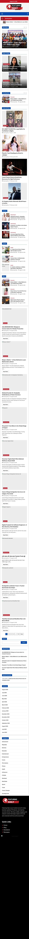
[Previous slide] (24, 27)
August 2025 (5, 726)
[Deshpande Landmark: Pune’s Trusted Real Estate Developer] (14, 575)
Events (3, 759)
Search (4, 638)
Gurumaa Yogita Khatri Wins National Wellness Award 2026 (5, 234)
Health (11, 247)
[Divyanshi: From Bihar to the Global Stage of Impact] (14, 415)
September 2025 (6, 723)
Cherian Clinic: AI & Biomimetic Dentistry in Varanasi (5, 258)
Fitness (3, 766)
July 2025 (4, 729)
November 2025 (6, 717)
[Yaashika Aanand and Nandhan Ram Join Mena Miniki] (14, 608)
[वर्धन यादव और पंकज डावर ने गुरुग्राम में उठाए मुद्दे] (14, 546)
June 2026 (4, 695)
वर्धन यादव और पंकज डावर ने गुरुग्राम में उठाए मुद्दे (13, 556)
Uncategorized (5, 793)
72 (18, 634)
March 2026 (5, 704)
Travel (3, 787)
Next (22, 634)
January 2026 (5, 710)
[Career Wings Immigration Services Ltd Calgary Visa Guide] (14, 481)
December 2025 (5, 714)
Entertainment (6, 615)
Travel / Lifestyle (6, 790)
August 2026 (5, 689)
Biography (5, 125)
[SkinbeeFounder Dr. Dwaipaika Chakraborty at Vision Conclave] (14, 382)
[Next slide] (26, 27)
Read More (6, 338)
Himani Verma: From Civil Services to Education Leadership (5, 291)
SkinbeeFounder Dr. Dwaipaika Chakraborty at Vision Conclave (5, 217)
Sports (3, 784)
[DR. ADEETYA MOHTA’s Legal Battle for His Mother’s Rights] (14, 119)
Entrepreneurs (6, 64)
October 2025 (5, 720)
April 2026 (4, 701)
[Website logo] (14, 801)
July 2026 (4, 692)
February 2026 (5, 707)
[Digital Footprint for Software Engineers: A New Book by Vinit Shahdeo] (14, 514)
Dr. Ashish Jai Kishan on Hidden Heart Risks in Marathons (5, 267)
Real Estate (4, 781)
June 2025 (4, 732)
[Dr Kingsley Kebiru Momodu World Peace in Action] (14, 191)
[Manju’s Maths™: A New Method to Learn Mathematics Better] (14, 349)
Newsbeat (4, 778)
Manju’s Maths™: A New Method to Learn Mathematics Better (5, 99)
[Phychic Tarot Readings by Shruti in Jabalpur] (14, 143)
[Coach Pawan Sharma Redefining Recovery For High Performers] (14, 167)
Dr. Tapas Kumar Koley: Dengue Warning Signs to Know (5, 249)
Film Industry (5, 763)
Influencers (4, 772)
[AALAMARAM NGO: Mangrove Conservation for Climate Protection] (14, 316)
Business (5, 323)
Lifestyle (4, 775)
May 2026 (4, 698)
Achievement (13, 214)
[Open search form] (27, 13)
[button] (2, 13)
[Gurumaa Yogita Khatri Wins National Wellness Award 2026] (14, 448)
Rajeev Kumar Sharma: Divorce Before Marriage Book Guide (5, 300)
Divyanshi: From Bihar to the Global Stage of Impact (5, 226)
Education (5, 40)
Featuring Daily (7, 46)
